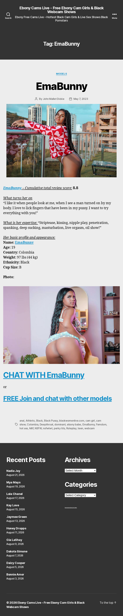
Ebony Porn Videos (74, 507)
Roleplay (71, 428)
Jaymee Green (16, 516)
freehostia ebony (68, 507)
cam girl (90, 420)
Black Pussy (51, 420)
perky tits (59, 428)
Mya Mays (13, 482)
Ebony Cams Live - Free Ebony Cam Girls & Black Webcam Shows (61, 10)
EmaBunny (61, 86)
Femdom (101, 424)
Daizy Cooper (15, 563)
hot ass (24, 428)
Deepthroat (46, 424)
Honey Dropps (16, 528)
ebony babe (74, 424)
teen (80, 428)
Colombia (32, 424)
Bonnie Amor (15, 574)
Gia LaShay (14, 540)
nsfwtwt (47, 428)
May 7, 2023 (81, 98)
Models (61, 73)
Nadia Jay (13, 470)
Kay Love (12, 505)
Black (39, 420)
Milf (31, 428)
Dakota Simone (16, 551)
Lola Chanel (14, 494)
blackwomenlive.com (71, 420)
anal (22, 420)
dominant (60, 424)
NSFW (38, 428)
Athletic (30, 420)
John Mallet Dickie (53, 98)
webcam (89, 428)
